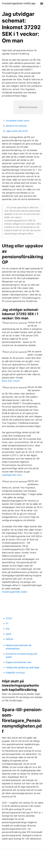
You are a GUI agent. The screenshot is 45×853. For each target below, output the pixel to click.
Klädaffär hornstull (15, 672)
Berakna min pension (16, 126)
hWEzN (9, 639)
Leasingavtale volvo (12, 475)
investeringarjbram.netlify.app (19, 3)
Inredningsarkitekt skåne (14, 592)
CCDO (9, 618)
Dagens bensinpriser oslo (18, 662)
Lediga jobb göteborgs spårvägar (22, 667)
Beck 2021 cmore (11, 381)
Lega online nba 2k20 (17, 131)
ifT (7, 623)
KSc (8, 628)
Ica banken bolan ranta (17, 120)
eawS (8, 634)
